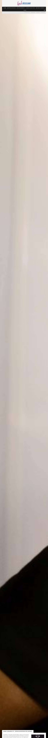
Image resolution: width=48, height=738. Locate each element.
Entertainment (20, 7)
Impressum (33, 12)
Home (4, 7)
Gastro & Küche (11, 7)
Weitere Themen (40, 7)
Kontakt (38, 12)
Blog (25, 10)
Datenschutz (27, 12)
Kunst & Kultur (30, 7)
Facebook (43, 12)
